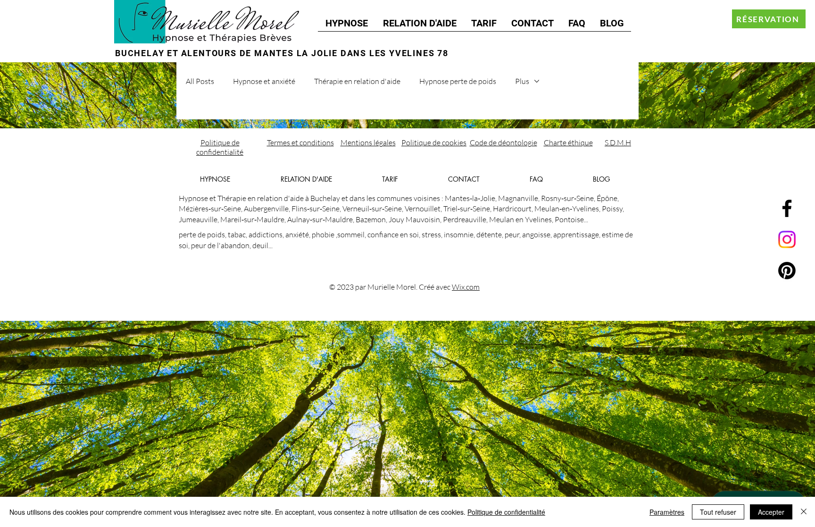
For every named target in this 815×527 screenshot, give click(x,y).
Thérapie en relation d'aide (357, 81)
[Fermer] (803, 511)
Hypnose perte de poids (457, 81)
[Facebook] (786, 208)
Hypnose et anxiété (264, 81)
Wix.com (466, 287)
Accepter (771, 512)
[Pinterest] (786, 270)
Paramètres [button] (666, 512)
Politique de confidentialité (506, 512)
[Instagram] (786, 239)
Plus (522, 81)
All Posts (200, 81)
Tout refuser (718, 512)
